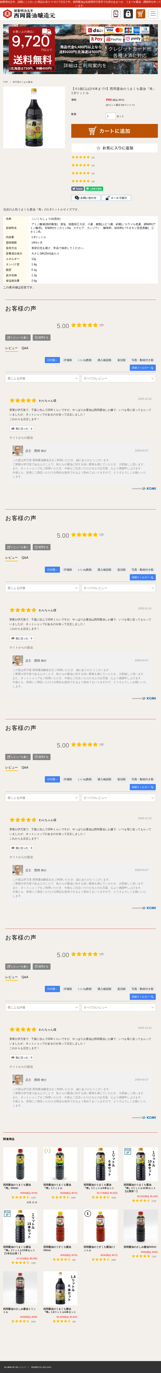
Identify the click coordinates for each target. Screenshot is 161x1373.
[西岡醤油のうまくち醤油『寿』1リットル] (60, 1164)
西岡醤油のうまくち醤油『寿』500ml (17, 1186)
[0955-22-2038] (116, 13)
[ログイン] (128, 13)
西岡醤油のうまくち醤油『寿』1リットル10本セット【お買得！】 (140, 1188)
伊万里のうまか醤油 (23, 82)
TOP (5, 82)
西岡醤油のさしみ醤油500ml (140, 1246)
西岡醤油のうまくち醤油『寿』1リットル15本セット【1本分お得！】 (19, 1250)
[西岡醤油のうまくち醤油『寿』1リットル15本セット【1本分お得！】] (20, 1226)
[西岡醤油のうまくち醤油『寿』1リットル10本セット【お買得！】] (141, 1164)
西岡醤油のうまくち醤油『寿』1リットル (57, 1186)
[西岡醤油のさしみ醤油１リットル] (20, 1288)
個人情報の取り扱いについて (15, 1367)
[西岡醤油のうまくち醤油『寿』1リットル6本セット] (101, 1164)
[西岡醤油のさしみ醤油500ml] (141, 1226)
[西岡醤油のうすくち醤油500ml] (60, 1226)
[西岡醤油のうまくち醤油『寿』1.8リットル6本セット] (60, 1288)
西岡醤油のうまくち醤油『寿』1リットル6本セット (99, 1186)
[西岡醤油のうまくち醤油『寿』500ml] (20, 1164)
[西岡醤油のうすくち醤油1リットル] (101, 1226)
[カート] (140, 13)
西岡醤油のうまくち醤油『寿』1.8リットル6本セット (59, 1310)
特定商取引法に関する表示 (41, 1367)
